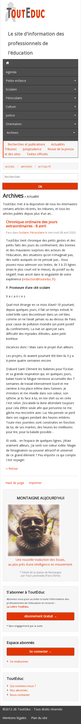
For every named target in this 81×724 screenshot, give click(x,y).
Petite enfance (16, 81)
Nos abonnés (19, 690)
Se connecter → (40, 651)
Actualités (58, 144)
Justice (10, 115)
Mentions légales (14, 718)
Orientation (14, 124)
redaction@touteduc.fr (38, 279)
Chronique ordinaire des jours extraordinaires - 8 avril (31, 223)
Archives (12, 133)
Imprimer (35, 483)
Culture (11, 107)
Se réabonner (19, 661)
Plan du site (39, 718)
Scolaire (11, 89)
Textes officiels (37, 154)
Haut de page (14, 483)
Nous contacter (20, 695)
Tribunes (11, 149)
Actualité (44, 166)
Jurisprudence (32, 149)
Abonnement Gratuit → (40, 616)
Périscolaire (14, 98)
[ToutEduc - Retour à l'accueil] (25, 20)
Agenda (11, 72)
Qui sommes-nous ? (23, 686)
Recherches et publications (26, 144)
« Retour (12, 468)
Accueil (10, 166)
